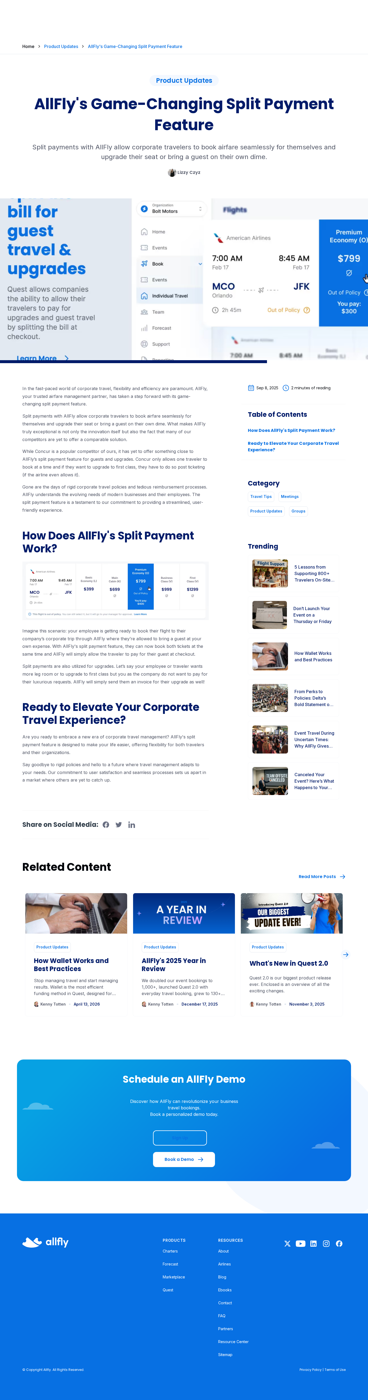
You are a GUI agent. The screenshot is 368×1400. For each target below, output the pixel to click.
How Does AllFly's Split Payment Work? (291, 430)
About (223, 1251)
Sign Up (180, 1138)
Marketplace (174, 1277)
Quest (168, 1290)
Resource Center (233, 1341)
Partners (225, 1328)
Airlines (224, 1264)
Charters (170, 1251)
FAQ (221, 1315)
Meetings (290, 496)
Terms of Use (335, 1369)
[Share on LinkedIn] (132, 824)
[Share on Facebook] (106, 824)
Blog (222, 1277)
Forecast (170, 1264)
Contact (225, 1303)
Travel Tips (261, 496)
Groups (298, 511)
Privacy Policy (311, 1369)
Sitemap (225, 1354)
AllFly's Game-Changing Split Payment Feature (135, 46)
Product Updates (61, 46)
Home (28, 46)
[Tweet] (119, 824)
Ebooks (225, 1290)
